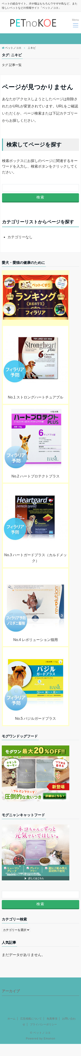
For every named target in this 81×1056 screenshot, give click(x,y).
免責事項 (52, 1018)
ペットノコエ (42, 1032)
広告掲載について (31, 1018)
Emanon (49, 1038)
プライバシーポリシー (43, 1024)
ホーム (11, 1018)
